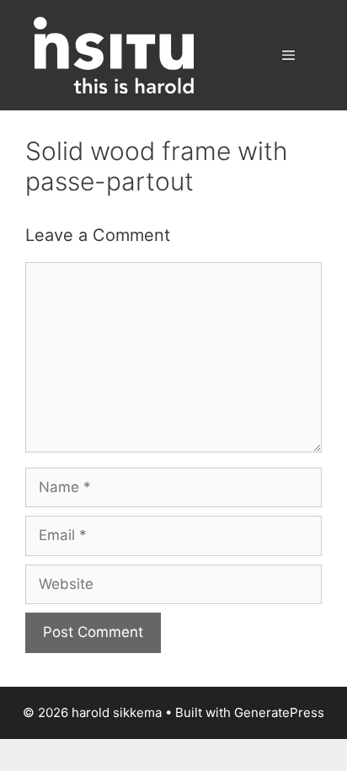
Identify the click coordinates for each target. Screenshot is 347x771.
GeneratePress (279, 712)
